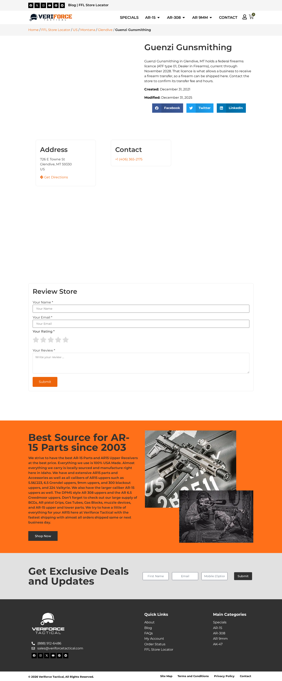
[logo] (50, 17)
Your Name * (43, 302)
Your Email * (42, 317)
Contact (245, 676)
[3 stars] (50, 340)
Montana (87, 30)
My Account (154, 639)
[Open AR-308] (184, 17)
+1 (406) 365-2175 (128, 159)
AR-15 (217, 628)
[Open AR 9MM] (211, 17)
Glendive (105, 30)
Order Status (154, 644)
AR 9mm (220, 639)
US (75, 30)
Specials (219, 622)
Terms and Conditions (193, 676)
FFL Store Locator (94, 5)
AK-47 (218, 644)
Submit (243, 576)
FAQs (148, 633)
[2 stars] (43, 340)
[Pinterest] (56, 5)
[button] (167, 108)
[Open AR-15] (158, 17)
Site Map (166, 676)
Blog (72, 5)
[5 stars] (65, 340)
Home (33, 30)
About (149, 622)
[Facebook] (31, 5)
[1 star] (36, 340)
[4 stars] (58, 340)
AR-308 (219, 633)
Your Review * (44, 350)
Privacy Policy (224, 676)
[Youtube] (49, 5)
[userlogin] (244, 16)
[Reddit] (62, 5)
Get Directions (55, 177)
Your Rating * (44, 331)
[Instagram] (43, 5)
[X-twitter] (37, 5)
